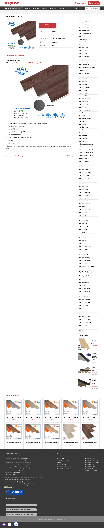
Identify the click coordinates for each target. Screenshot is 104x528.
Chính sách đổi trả (90, 466)
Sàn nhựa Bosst (83, 198)
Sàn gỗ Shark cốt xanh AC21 (94, 369)
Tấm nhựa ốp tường (84, 39)
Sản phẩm (44, 8)
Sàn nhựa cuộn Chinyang (85, 201)
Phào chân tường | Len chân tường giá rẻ (86, 276)
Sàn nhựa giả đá (83, 47)
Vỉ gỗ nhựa (82, 235)
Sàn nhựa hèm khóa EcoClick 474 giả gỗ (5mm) (94, 356)
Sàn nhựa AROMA (83, 252)
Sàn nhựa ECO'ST (83, 223)
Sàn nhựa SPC (83, 50)
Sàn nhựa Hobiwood (84, 110)
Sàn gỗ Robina (83, 138)
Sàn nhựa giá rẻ (83, 229)
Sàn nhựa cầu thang (84, 260)
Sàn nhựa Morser (83, 167)
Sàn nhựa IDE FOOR (84, 218)
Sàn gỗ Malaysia (83, 132)
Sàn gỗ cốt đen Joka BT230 (93, 342)
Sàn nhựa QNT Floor (84, 192)
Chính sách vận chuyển (92, 462)
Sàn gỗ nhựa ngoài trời (85, 33)
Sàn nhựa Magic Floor (85, 209)
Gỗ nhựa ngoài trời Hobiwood (86, 147)
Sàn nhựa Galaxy (83, 93)
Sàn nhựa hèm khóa (84, 25)
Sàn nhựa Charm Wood (85, 98)
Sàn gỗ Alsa (82, 113)
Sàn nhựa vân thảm (84, 73)
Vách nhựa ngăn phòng (85, 59)
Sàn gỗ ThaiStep (83, 127)
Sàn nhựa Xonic (83, 294)
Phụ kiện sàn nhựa (84, 64)
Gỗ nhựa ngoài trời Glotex (86, 144)
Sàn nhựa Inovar (83, 181)
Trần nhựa (82, 232)
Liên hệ (75, 8)
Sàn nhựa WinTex (83, 226)
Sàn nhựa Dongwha (84, 175)
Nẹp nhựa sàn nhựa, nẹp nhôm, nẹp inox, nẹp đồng (87, 272)
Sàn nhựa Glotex (83, 96)
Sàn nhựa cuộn (83, 84)
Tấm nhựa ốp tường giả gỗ (86, 152)
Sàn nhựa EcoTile (83, 220)
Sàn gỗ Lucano (83, 130)
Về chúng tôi (60, 458)
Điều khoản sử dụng (63, 468)
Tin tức (68, 8)
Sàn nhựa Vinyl (83, 53)
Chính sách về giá (90, 468)
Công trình (53, 8)
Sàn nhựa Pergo (83, 249)
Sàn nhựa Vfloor (83, 107)
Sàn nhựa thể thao (84, 263)
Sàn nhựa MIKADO (84, 104)
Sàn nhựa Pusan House (85, 322)
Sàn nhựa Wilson (83, 169)
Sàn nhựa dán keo (84, 42)
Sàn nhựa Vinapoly (84, 325)
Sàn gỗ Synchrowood (84, 288)
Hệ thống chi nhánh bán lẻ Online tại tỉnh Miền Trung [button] (20, 514)
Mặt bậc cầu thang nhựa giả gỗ (87, 67)
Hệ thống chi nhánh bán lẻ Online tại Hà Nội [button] (18, 505)
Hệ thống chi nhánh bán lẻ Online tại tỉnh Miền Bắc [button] (19, 509)
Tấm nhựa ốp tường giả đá (86, 155)
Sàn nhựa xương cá (84, 56)
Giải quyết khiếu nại (91, 470)
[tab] (21, 505)
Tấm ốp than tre (83, 70)
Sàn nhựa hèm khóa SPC (23, 63)
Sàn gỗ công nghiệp (84, 30)
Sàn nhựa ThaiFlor (84, 296)
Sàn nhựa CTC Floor (84, 164)
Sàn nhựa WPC (83, 81)
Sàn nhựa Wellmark (84, 328)
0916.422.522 (12, 475)
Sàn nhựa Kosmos (84, 184)
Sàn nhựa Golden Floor (85, 246)
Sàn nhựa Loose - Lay (84, 291)
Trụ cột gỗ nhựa (83, 237)
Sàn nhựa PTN (83, 240)
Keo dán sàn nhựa (84, 282)
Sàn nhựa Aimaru (83, 212)
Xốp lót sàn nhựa (83, 279)
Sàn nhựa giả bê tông (84, 76)
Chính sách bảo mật (91, 464)
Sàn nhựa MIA (83, 243)
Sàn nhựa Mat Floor (84, 186)
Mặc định (81, 331)
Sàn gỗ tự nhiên (83, 36)
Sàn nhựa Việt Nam (84, 254)
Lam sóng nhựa (83, 158)
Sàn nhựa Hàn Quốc (84, 257)
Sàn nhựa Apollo (83, 314)
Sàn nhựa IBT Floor (84, 178)
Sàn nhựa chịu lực (84, 62)
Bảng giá (61, 8)
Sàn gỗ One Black (83, 285)
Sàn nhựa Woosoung (84, 299)
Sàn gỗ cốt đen (83, 135)
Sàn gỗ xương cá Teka (85, 118)
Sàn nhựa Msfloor (83, 189)
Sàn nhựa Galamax (84, 161)
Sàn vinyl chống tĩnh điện (85, 269)
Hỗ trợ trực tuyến (62, 464)
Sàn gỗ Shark (82, 121)
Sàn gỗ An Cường (83, 141)
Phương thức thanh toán (64, 466)
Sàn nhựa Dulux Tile (84, 316)
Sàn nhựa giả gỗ (36, 63)
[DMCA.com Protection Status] (9, 488)
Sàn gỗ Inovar (82, 124)
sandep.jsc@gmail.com (14, 472)
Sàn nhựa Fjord (83, 308)
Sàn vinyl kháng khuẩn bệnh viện (87, 266)
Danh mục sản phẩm (14, 8)
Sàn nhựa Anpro (83, 101)
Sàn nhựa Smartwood (84, 319)
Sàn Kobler (82, 206)
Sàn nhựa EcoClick (84, 87)
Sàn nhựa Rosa (83, 215)
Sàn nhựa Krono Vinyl (84, 305)
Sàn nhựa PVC (83, 79)
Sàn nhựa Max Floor (84, 203)
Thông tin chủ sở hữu (63, 460)
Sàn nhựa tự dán (83, 44)
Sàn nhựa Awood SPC (84, 311)
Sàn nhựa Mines (83, 195)
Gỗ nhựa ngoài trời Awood (86, 149)
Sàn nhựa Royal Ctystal (85, 172)
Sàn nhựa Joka (83, 90)
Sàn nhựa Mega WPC (84, 302)
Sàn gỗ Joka (82, 115)
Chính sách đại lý (90, 458)
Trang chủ (28, 8)
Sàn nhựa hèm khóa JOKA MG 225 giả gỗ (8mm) (94, 381)
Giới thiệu (36, 8)
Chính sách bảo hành (91, 460)
